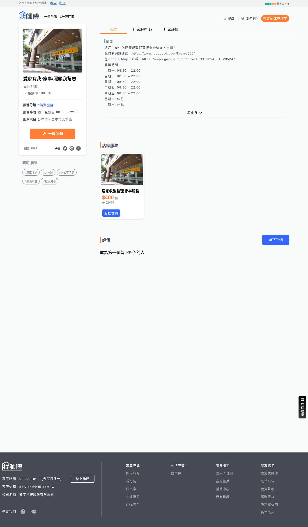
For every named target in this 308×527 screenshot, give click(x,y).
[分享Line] (71, 148)
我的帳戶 (223, 481)
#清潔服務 (45, 105)
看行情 (131, 481)
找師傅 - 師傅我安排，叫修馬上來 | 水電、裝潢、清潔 (29, 15)
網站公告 (268, 481)
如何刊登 (252, 18)
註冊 (229, 473)
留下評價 (276, 240)
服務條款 (268, 497)
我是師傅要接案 (275, 18)
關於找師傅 (269, 473)
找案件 (176, 473)
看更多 (192, 113)
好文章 (131, 489)
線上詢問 (83, 479)
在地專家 (133, 497)
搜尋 (231, 18)
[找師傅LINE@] (33, 511)
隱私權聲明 (269, 505)
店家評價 (171, 29)
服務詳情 (111, 213)
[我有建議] (302, 407)
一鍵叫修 (55, 134)
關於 (113, 29)
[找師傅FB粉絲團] (23, 511)
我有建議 (223, 497)
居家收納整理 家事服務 (120, 191)
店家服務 (142, 29)
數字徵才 (268, 512)
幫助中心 (223, 489)
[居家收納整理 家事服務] (122, 169)
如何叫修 (133, 473)
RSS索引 (133, 505)
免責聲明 (268, 489)
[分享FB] (65, 148)
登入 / (221, 473)
